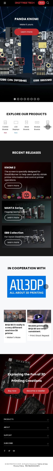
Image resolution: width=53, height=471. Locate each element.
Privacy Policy (19, 466)
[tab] (15, 99)
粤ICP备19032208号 (32, 466)
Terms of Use (42, 464)
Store (42, 3)
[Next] (47, 54)
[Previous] (5, 54)
